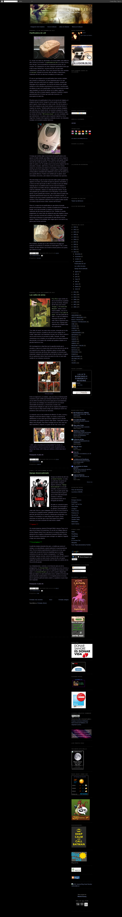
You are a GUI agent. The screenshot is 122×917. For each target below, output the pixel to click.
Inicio (50, 599)
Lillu (83, 32)
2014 (75, 249)
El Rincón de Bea (78, 439)
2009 (75, 299)
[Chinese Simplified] (90, 134)
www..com (78, 679)
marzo (77, 284)
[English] (73, 131)
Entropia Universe (76, 500)
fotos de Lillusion (81, 683)
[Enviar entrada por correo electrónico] (41, 255)
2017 (75, 242)
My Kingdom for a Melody (81, 412)
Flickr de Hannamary (77, 489)
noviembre (78, 256)
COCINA (39, 258)
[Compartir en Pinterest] (38, 253)
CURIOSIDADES (76, 332)
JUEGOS (74, 341)
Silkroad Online (75, 517)
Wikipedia (74, 542)
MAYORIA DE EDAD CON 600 (81, 421)
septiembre (78, 261)
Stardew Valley (75, 519)
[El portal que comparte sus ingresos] (78, 671)
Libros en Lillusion (64, 27)
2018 (75, 239)
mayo (76, 279)
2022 (75, 229)
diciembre (78, 254)
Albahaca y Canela (78, 431)
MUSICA (73, 348)
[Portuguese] (76, 134)
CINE (38, 593)
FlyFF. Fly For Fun (76, 504)
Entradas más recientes (36, 599)
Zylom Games (75, 524)
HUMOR (73, 339)
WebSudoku (74, 521)
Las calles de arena (37, 295)
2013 (75, 252)
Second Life (74, 515)
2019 (75, 237)
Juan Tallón (80, 385)
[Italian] (86, 131)
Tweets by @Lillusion (77, 201)
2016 (75, 244)
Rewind (78, 383)
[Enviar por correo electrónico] (30, 253)
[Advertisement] (49, 277)
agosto (77, 271)
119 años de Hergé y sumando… (82, 427)
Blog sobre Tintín (78, 425)
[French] (76, 131)
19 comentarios (35, 590)
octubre (77, 259)
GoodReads (74, 536)
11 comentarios (35, 461)
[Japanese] (79, 134)
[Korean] (83, 134)
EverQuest (74, 502)
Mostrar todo (89, 482)
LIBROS (73, 343)
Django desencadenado (39, 473)
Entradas (76, 567)
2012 (75, 292)
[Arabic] (86, 134)
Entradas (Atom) (42, 603)
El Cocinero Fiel (75, 540)
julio (76, 274)
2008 (75, 302)
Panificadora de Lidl (38, 33)
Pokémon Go (75, 513)
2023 (75, 227)
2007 (75, 304)
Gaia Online (74, 506)
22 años (75, 448)
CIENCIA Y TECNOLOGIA (78, 322)
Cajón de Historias (78, 475)
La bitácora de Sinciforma (81, 459)
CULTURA (74, 330)
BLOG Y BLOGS (76, 319)
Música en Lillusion (77, 27)
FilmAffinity (74, 534)
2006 (75, 307)
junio (76, 276)
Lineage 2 (74, 508)
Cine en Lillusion (51, 27)
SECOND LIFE (75, 358)
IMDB (73, 532)
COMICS (39, 464)
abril (76, 281)
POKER (73, 354)
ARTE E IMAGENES (77, 317)
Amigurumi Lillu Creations (37, 27)
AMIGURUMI (75, 315)
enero (76, 289)
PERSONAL (74, 352)
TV (72, 360)
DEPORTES (74, 334)
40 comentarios (35, 255)
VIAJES (73, 363)
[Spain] (83, 131)
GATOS (73, 337)
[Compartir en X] (34, 253)
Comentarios (77, 571)
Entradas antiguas (64, 599)
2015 (75, 247)
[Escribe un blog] (32, 253)
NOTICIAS (74, 350)
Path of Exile (75, 510)
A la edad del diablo (79, 419)
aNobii (73, 538)
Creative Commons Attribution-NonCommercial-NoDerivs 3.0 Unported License (79, 722)
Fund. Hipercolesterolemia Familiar (81, 545)
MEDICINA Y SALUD (77, 345)
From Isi (75, 452)
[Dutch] (90, 131)
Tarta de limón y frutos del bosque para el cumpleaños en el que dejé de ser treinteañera (82, 434)
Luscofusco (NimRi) (76, 492)
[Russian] (73, 134)
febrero (77, 286)
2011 (75, 294)
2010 (75, 297)
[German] (79, 131)
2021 (75, 232)
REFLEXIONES (75, 356)
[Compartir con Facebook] (36, 253)
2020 (75, 234)
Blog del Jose (77, 446)
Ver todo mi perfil (86, 35)
